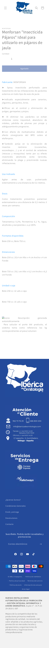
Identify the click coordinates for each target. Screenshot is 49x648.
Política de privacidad (17, 581)
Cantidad (5, 54)
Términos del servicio (35, 581)
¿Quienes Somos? (13, 500)
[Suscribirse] (41, 544)
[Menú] (5, 8)
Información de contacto (33, 585)
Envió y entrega (12, 512)
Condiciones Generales (15, 506)
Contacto (9, 524)
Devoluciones (11, 518)
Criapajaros (17, 577)
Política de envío (16, 585)
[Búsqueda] (36, 8)
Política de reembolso (33, 577)
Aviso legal (26, 589)
